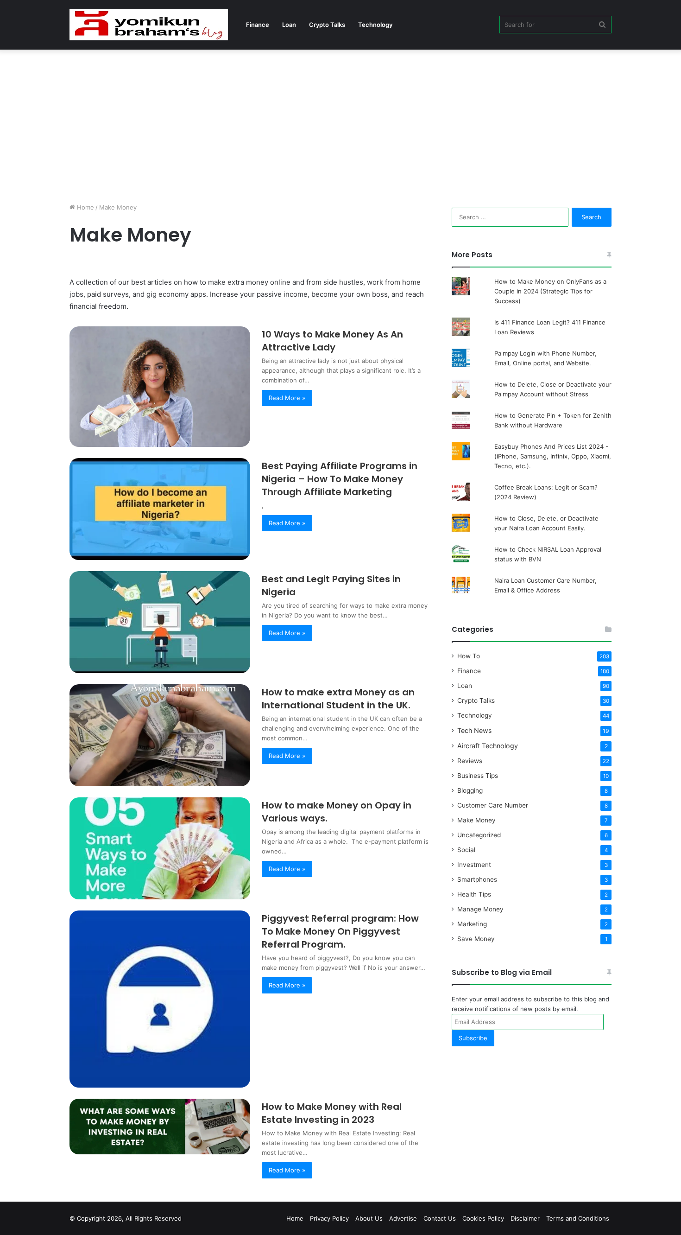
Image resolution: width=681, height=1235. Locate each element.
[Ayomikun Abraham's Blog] (148, 24)
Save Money (476, 938)
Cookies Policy (483, 1218)
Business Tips (477, 775)
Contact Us (439, 1218)
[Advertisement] (340, 124)
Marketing (472, 924)
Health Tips (474, 894)
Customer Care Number (492, 805)
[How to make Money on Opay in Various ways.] (159, 848)
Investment (474, 864)
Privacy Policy (329, 1218)
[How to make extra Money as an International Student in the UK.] (159, 735)
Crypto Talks (327, 24)
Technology (375, 24)
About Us (369, 1218)
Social (466, 849)
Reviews (469, 760)
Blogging (470, 790)
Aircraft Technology (487, 746)
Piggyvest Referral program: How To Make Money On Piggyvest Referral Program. (340, 931)
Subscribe (473, 1038)
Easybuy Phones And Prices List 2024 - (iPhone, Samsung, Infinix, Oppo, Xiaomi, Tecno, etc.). (552, 456)
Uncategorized (479, 835)
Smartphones (477, 879)
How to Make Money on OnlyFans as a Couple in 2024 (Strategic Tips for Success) (550, 291)
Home (84, 207)
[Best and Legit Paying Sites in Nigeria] (159, 622)
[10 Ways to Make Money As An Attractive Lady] (159, 386)
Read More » (287, 397)
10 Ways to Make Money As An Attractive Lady (332, 341)
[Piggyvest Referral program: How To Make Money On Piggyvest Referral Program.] (159, 998)
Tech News (474, 730)
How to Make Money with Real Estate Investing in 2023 (332, 1113)
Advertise (403, 1218)
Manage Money (480, 909)
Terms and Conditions (577, 1218)
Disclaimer (525, 1218)
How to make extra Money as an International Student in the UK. (338, 699)
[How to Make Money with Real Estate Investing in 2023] (159, 1126)
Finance (257, 24)
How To (468, 656)
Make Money (476, 820)
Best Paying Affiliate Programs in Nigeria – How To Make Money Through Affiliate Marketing (339, 478)
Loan (289, 24)
